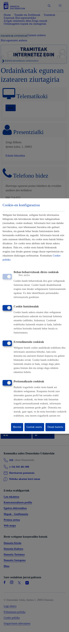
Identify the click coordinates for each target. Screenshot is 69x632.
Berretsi (17, 427)
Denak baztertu (55, 427)
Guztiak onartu (34, 427)
